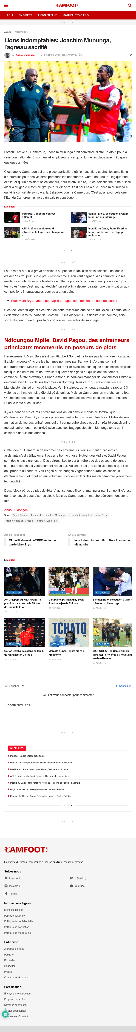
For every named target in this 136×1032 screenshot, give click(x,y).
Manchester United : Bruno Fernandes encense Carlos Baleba (40, 795)
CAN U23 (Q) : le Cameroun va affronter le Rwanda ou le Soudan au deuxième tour (112, 654)
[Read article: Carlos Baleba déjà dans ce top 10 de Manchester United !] (24, 632)
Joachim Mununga (55, 514)
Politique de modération (17, 932)
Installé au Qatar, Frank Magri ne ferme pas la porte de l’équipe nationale (108, 232)
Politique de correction (16, 927)
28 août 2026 (28, 221)
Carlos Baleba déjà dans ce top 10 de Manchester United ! (24, 652)
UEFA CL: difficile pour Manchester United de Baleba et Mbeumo (41, 762)
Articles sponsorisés (15, 1010)
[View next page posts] (71, 250)
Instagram (15, 886)
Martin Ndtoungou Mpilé (19, 520)
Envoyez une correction (17, 993)
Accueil (7, 31)
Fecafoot (36, 514)
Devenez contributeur (16, 1005)
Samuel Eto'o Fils (47, 520)
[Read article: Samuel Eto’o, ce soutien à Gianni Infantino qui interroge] (79, 217)
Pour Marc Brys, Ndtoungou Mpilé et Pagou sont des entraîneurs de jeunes (64, 300)
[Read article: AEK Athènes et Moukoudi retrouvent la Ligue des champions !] (12, 232)
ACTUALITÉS (21, 31)
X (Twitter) (80, 878)
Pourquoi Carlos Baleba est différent (38, 215)
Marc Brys (101, 514)
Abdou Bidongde (25, 54)
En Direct (25, 15)
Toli (10, 15)
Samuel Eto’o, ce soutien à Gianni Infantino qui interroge (108, 215)
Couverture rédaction (16, 977)
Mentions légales (13, 909)
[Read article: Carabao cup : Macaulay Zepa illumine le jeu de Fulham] (69, 581)
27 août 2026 (28, 239)
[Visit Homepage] (67, 5)
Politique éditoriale (14, 915)
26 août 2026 (94, 239)
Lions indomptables (81, 514)
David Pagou (20, 514)
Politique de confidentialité (18, 921)
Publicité (9, 954)
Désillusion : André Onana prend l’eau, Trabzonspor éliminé (39, 769)
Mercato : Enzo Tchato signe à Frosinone (66, 652)
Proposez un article (15, 999)
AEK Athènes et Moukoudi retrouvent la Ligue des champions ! (43, 232)
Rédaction (10, 966)
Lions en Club (47, 15)
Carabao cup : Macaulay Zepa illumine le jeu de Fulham (66, 601)
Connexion (124, 685)
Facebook (14, 878)
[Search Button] (130, 5)
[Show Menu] (6, 5)
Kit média (9, 960)
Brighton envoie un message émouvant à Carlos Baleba (37, 789)
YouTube (80, 886)
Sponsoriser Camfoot (16, 1016)
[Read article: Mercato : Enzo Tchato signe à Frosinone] (69, 632)
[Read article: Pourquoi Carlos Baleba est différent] (12, 217)
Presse (8, 971)
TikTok (13, 893)
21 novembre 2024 (50, 54)
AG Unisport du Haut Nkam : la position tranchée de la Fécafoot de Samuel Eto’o (23, 603)
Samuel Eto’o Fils (76, 15)
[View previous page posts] (64, 250)
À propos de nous (14, 948)
